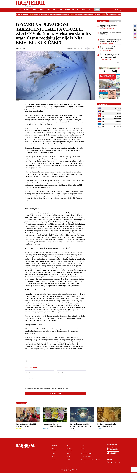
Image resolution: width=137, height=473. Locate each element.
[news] (28, 414)
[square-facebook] (108, 462)
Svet (61, 10)
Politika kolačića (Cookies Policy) (90, 459)
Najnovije (103, 21)
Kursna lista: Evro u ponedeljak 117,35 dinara (110, 33)
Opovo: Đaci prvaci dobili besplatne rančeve (108, 25)
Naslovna (19, 10)
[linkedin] (93, 48)
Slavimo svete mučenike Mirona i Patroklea (82, 14)
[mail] (89, 48)
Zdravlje (75, 10)
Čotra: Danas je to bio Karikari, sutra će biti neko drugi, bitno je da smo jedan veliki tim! (110, 55)
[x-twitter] (111, 462)
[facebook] (75, 48)
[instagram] (115, 462)
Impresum (83, 448)
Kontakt (83, 451)
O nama (83, 445)
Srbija (68, 445)
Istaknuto (115, 21)
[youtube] (119, 462)
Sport (48, 10)
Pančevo (26, 10)
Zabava (55, 10)
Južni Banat (111, 28)
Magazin (83, 10)
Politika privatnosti (86, 453)
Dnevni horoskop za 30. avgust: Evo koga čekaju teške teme (46, 14)
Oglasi (89, 10)
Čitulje (97, 10)
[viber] (85, 48)
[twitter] (78, 48)
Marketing (84, 462)
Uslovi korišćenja (86, 456)
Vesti (34, 10)
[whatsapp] (82, 48)
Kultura (67, 10)
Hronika (42, 10)
